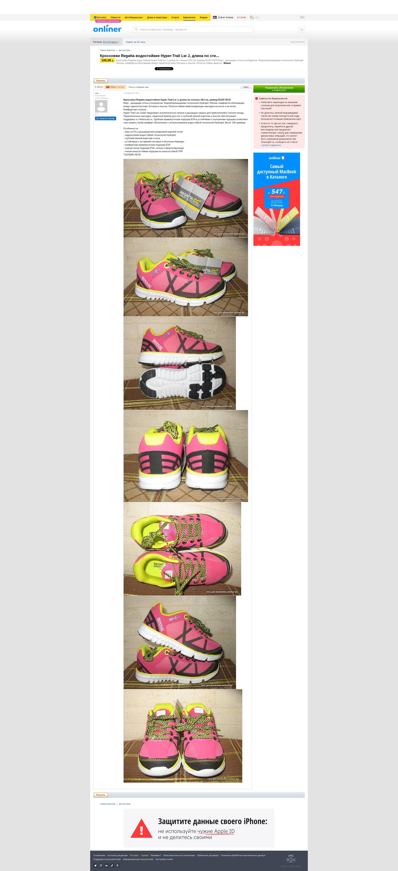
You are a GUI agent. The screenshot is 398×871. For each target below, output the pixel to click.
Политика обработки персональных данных (243, 855)
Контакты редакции (118, 855)
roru (96, 93)
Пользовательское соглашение (179, 855)
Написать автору (107, 118)
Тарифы (145, 855)
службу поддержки (271, 145)
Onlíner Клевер (225, 17)
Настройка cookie (164, 859)
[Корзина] (302, 29)
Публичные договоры (208, 855)
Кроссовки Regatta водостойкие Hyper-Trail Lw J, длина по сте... (159, 56)
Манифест (156, 855)
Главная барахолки (107, 50)
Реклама (134, 855)
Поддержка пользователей (107, 859)
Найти (246, 87)
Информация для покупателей (138, 859)
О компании (99, 855)
